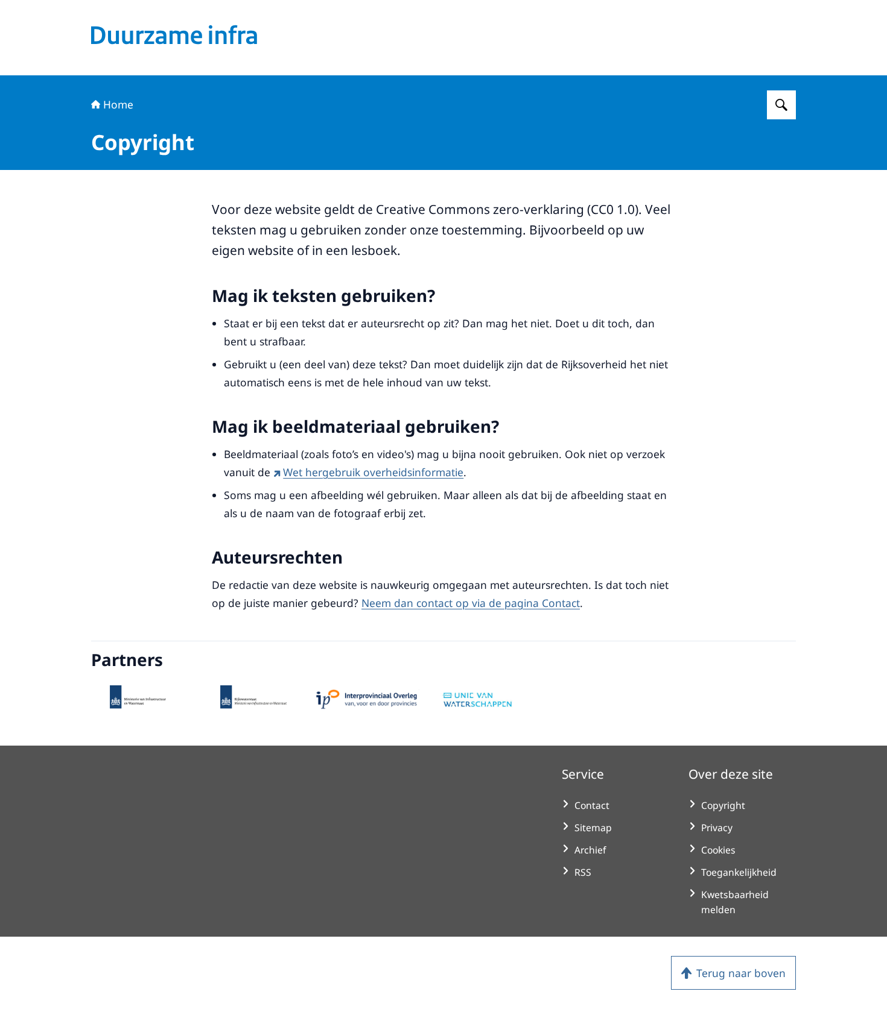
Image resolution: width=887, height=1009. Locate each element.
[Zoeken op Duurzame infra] (781, 104)
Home (118, 104)
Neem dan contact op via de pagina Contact (470, 603)
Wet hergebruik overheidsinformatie (373, 472)
